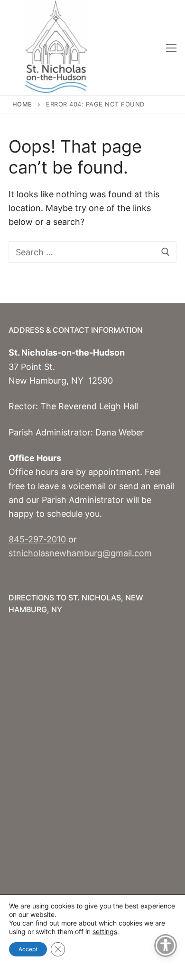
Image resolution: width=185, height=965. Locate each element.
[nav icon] (171, 48)
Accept (27, 949)
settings (104, 931)
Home (22, 104)
